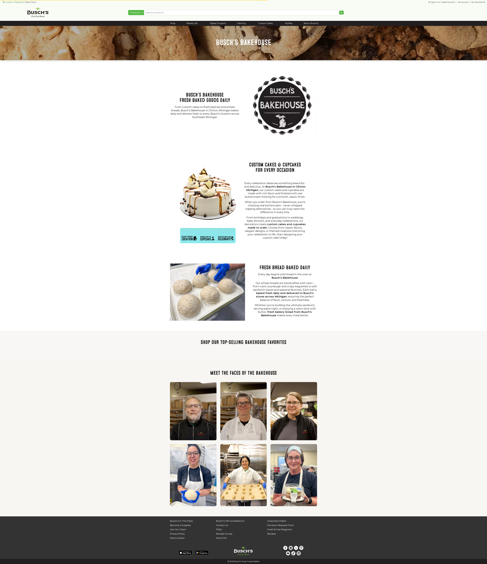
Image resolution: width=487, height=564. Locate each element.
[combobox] (136, 12)
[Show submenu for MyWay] (294, 23)
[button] (83, 385)
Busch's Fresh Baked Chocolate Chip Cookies (244, 379)
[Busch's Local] (10, 372)
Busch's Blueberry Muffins (404, 379)
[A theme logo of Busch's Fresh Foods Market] (38, 12)
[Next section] (483, 370)
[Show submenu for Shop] (174, 23)
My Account (463, 2)
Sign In (434, 2)
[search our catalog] (341, 12)
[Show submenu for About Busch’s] (321, 23)
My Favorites (477, 2)
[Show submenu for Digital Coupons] (226, 23)
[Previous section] (3, 370)
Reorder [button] (410, 12)
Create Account (448, 2)
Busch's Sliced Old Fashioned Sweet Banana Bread (84, 379)
